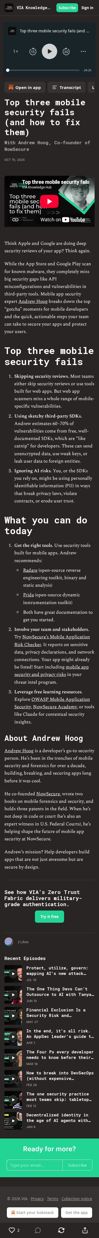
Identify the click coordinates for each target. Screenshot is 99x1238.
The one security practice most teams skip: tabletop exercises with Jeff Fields (58, 1096)
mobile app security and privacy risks (51, 670)
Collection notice (77, 1198)
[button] (16, 51)
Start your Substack (35, 1212)
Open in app (28, 87)
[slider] (43, 70)
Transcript (70, 87)
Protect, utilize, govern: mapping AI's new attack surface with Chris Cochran (58, 970)
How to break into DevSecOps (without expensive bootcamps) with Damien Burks (60, 1075)
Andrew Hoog (33, 301)
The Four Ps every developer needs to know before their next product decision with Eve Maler (60, 1054)
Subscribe (67, 7)
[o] (13, 973)
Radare (30, 570)
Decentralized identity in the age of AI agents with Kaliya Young (57, 1117)
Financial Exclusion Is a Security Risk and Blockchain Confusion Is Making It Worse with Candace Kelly (56, 1012)
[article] (49, 974)
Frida (28, 595)
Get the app (76, 1212)
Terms (52, 1198)
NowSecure (48, 794)
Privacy (37, 1198)
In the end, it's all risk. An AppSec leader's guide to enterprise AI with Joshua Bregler (60, 1033)
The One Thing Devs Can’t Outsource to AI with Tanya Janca (58, 991)
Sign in (87, 7)
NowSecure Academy (55, 706)
